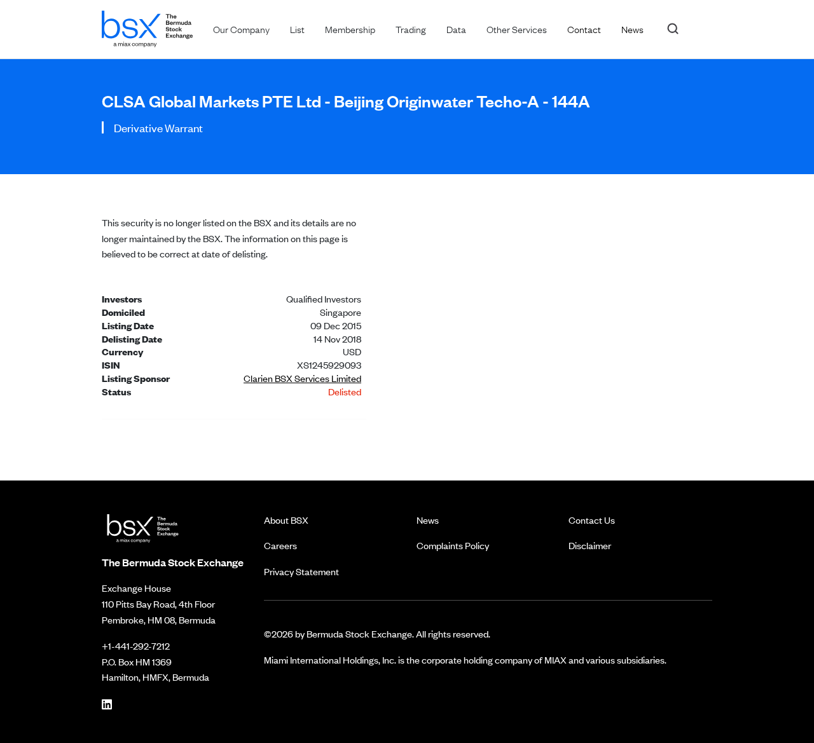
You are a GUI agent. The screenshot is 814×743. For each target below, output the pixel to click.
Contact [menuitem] (584, 29)
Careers (280, 545)
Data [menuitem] (456, 29)
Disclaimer (590, 545)
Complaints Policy (453, 545)
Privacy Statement (301, 571)
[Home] (147, 26)
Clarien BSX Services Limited (302, 378)
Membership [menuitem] (350, 29)
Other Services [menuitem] (516, 29)
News (428, 519)
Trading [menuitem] (411, 29)
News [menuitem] (632, 29)
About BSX (286, 519)
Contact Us (592, 519)
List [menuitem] (297, 29)
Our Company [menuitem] (241, 29)
